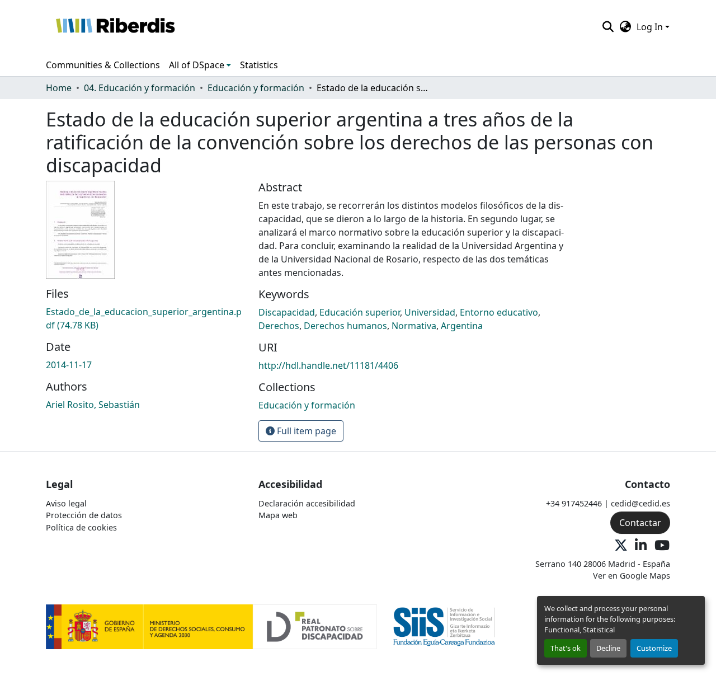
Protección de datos (84, 515)
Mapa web (278, 515)
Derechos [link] (278, 326)
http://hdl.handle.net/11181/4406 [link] (328, 365)
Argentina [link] (462, 326)
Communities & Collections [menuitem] (103, 65)
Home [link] (59, 88)
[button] (115, 26)
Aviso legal (66, 503)
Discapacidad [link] (286, 312)
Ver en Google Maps (631, 575)
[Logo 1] (211, 626)
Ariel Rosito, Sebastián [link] (93, 404)
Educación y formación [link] (256, 88)
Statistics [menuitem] (259, 65)
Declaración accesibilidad (306, 503)
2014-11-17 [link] (69, 365)
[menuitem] (200, 65)
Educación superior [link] (359, 312)
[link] (145, 318)
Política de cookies (81, 527)
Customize (654, 648)
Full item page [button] (305, 431)
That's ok (565, 648)
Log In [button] (651, 27)
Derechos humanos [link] (345, 326)
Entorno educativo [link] (499, 312)
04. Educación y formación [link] (139, 88)
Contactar (640, 523)
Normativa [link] (414, 326)
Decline (608, 648)
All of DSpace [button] (196, 65)
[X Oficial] (621, 545)
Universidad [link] (429, 312)
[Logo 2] (444, 626)
